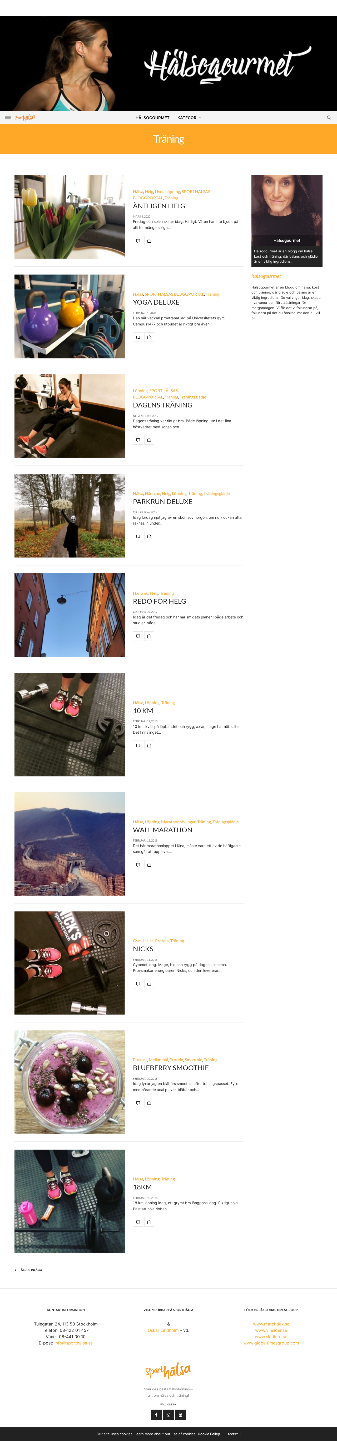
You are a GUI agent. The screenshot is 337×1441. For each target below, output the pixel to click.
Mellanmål (158, 1059)
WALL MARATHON (162, 829)
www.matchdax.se (271, 1324)
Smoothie (193, 1059)
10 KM (143, 710)
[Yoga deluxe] (69, 316)
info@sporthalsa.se (73, 1343)
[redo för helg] (69, 615)
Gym (137, 940)
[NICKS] (69, 963)
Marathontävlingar (178, 821)
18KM (142, 1187)
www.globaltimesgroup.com (271, 1343)
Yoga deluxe (156, 302)
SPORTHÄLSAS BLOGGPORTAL (174, 293)
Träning (171, 197)
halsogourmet (266, 276)
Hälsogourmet (153, 117)
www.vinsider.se (271, 1330)
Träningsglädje (193, 396)
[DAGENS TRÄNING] (69, 416)
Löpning (172, 191)
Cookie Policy (209, 1434)
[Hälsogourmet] (168, 63)
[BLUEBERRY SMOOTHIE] (69, 1082)
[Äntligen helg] (69, 217)
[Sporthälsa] (25, 117)
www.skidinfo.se (271, 1336)
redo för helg (159, 601)
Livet (159, 191)
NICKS (143, 948)
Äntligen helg (159, 205)
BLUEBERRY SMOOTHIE (171, 1067)
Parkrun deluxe (162, 501)
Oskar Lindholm (163, 1330)
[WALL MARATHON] (69, 844)
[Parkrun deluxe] (69, 516)
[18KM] (69, 1201)
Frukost (140, 1059)
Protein (162, 940)
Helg (149, 191)
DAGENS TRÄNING (162, 405)
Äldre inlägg (31, 1270)
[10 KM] (69, 724)
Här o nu (152, 493)
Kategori (187, 117)
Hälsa (138, 191)
